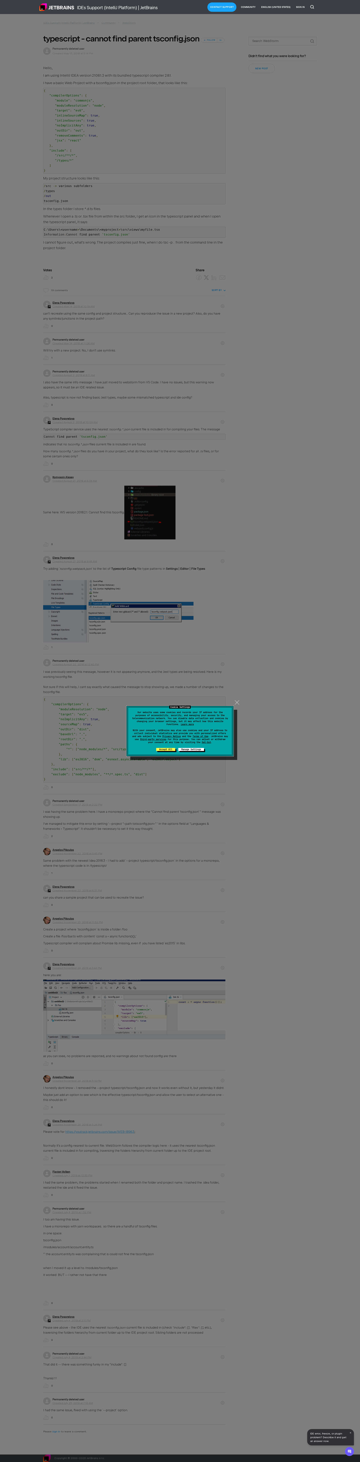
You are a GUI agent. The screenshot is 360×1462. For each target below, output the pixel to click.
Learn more (187, 724)
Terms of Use (200, 736)
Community (248, 7)
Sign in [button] (300, 7)
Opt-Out (206, 742)
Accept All (165, 749)
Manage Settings (191, 749)
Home (56, 7)
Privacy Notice (171, 736)
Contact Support (222, 7)
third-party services (153, 739)
